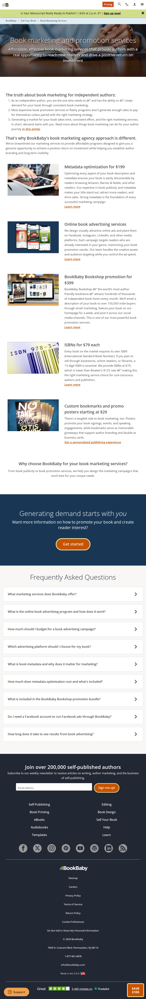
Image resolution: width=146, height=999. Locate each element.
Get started (73, 544)
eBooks (39, 820)
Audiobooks (39, 827)
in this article (31, 129)
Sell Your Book (28, 20)
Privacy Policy (73, 895)
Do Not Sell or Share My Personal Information (73, 930)
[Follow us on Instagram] (51, 848)
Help (106, 827)
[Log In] (134, 4)
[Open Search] (119, 4)
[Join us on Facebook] (23, 848)
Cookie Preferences (73, 921)
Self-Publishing (39, 804)
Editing (107, 804)
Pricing (108, 4)
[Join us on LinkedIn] (108, 848)
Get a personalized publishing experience (92, 442)
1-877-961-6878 (73, 956)
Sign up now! (112, 13)
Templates (39, 835)
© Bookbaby (73, 939)
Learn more (72, 206)
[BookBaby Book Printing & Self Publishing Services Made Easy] (74, 868)
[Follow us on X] (37, 848)
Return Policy (73, 913)
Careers (73, 887)
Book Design (107, 812)
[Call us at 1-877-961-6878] (127, 4)
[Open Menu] (142, 4)
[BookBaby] (5, 5)
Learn (106, 835)
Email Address (26, 787)
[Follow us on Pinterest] (66, 848)
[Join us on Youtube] (80, 848)
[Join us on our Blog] (94, 848)
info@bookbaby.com (73, 964)
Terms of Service (73, 904)
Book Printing (39, 812)
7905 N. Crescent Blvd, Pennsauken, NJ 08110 (73, 947)
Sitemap (73, 878)
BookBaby (11, 20)
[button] (135, 990)
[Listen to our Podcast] (123, 848)
